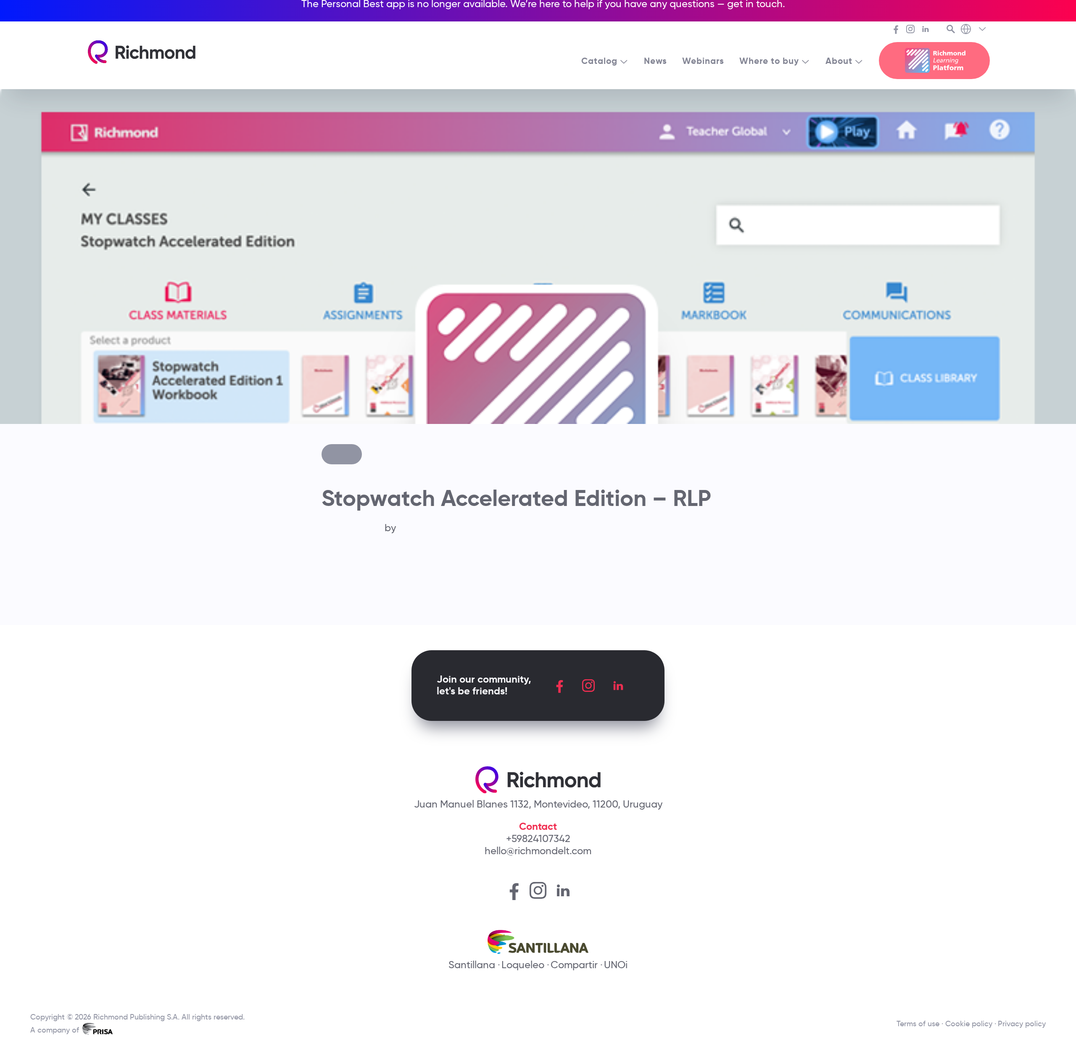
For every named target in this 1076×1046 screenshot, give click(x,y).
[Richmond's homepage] (141, 52)
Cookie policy (968, 1023)
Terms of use (918, 1023)
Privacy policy (1022, 1023)
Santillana (471, 965)
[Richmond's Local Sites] (974, 30)
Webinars (703, 61)
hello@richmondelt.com (538, 851)
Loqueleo (522, 965)
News (655, 61)
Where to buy (769, 61)
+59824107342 (538, 838)
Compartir (574, 965)
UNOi (616, 965)
